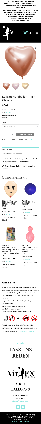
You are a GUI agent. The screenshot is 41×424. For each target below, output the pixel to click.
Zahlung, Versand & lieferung (20, 418)
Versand (8, 112)
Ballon (33, 140)
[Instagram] (23, 407)
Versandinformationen (26, 331)
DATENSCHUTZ (23, 416)
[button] (35, 48)
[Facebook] (18, 407)
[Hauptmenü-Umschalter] (36, 33)
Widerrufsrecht (20, 419)
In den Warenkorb (25, 134)
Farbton (5, 122)
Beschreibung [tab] (7, 149)
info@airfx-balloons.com (20, 401)
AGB (31, 416)
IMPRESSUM (11, 416)
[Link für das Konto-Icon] (30, 33)
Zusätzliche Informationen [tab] (12, 154)
